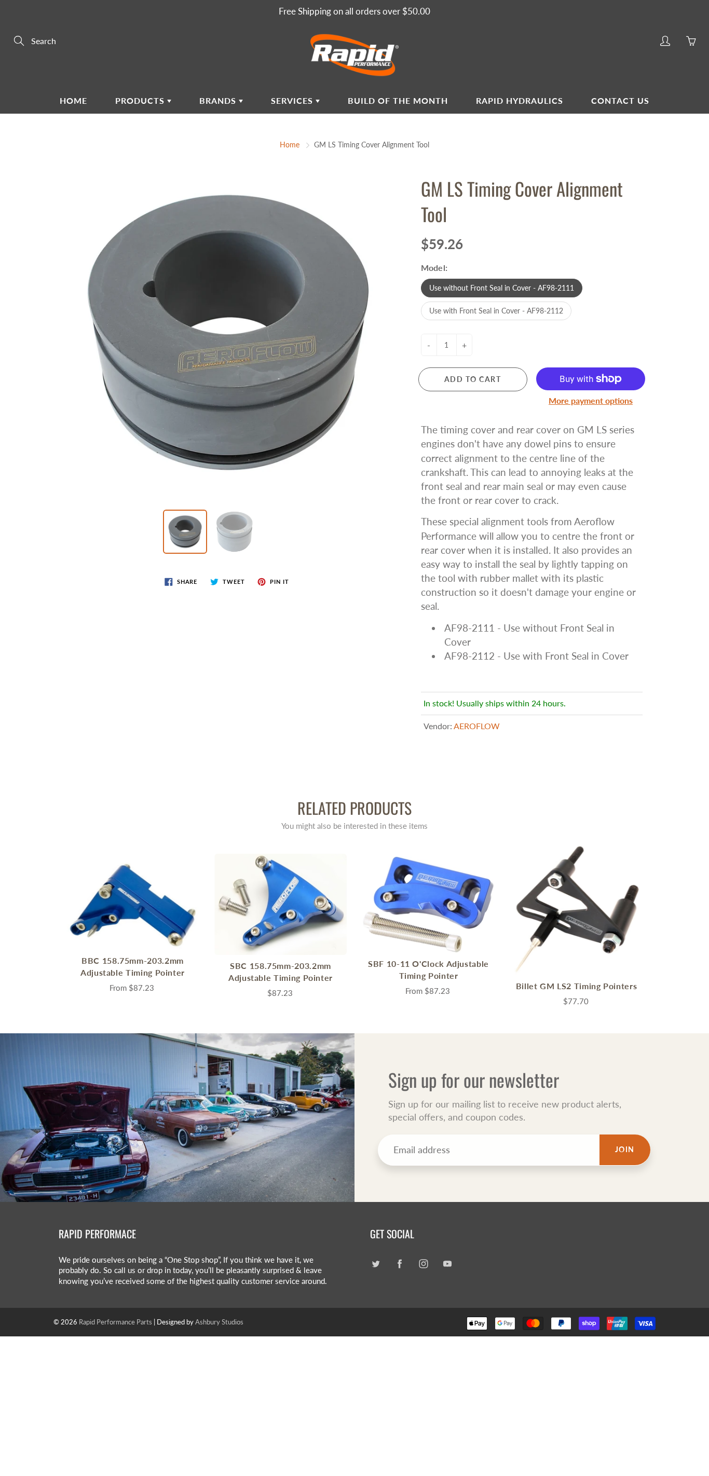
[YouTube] (447, 1264)
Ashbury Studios (219, 1322)
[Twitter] (375, 1264)
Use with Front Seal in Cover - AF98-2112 (496, 310)
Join (625, 1149)
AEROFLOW (477, 726)
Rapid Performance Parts (115, 1322)
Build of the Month (398, 100)
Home (73, 100)
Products (141, 100)
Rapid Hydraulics (519, 100)
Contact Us (620, 100)
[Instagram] (423, 1264)
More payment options (591, 400)
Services (293, 100)
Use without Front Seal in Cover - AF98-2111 (501, 287)
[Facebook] (399, 1264)
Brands (219, 100)
